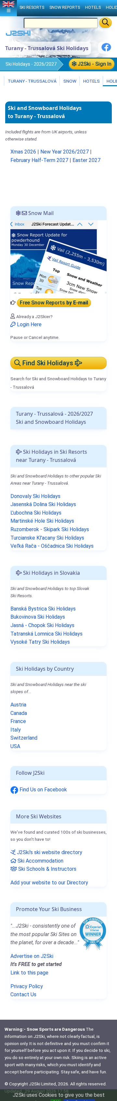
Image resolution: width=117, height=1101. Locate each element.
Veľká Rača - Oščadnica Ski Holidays (52, 546)
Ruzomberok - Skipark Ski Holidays (49, 529)
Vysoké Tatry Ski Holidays (40, 642)
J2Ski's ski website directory (49, 852)
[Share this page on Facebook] (106, 49)
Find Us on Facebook (42, 789)
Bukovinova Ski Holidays (37, 617)
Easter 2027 (86, 160)
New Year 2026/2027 (64, 152)
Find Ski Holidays (48, 363)
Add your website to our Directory (49, 882)
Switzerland (23, 738)
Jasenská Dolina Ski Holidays (43, 504)
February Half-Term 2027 (39, 160)
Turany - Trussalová (32, 81)
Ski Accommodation (39, 861)
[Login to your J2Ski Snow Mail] (58, 256)
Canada (18, 713)
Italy (15, 730)
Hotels (91, 81)
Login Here (29, 324)
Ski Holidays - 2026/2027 (31, 64)
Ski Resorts (32, 7)
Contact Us (23, 994)
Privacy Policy (26, 986)
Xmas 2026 (23, 152)
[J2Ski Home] (18, 35)
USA (15, 746)
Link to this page (29, 973)
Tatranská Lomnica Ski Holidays (46, 634)
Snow (69, 81)
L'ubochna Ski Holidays (35, 513)
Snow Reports (64, 7)
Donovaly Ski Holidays (35, 496)
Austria (18, 705)
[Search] (105, 23)
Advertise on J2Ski (31, 956)
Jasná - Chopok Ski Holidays (42, 625)
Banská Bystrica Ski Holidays (43, 609)
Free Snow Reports (54, 303)
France (18, 721)
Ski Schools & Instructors (46, 869)
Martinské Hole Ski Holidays (42, 521)
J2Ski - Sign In (93, 64)
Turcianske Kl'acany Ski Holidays (47, 538)
